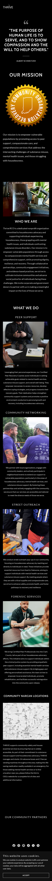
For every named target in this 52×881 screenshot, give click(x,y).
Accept (26, 875)
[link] (8, 7)
